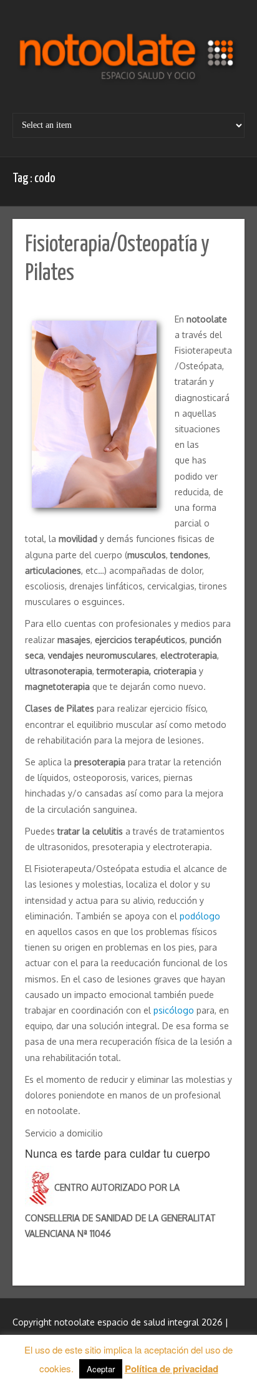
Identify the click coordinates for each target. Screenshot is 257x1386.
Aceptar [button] (101, 1369)
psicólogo (173, 1010)
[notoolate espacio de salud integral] (128, 61)
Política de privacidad (171, 1368)
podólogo (200, 916)
